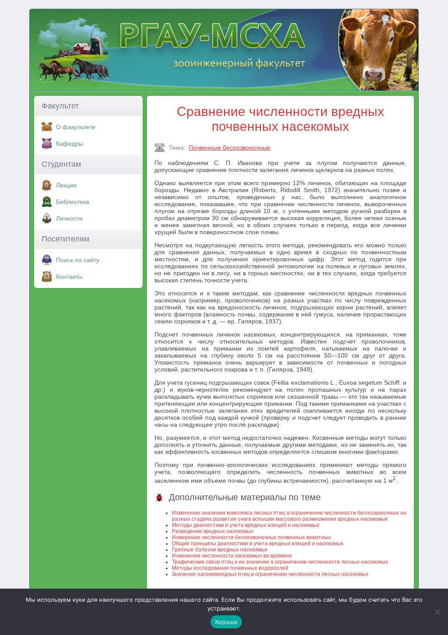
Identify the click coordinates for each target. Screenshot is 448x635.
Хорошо (226, 621)
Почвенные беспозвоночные (229, 147)
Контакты (69, 276)
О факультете (75, 126)
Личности (69, 218)
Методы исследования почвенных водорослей (230, 568)
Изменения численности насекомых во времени (232, 556)
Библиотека (72, 201)
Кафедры (69, 143)
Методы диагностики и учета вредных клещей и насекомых (245, 525)
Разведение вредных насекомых (212, 531)
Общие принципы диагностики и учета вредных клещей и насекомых (257, 543)
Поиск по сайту (77, 259)
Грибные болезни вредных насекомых (219, 550)
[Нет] (437, 611)
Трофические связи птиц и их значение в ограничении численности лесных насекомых (280, 562)
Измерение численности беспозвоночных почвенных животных (251, 537)
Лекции (66, 185)
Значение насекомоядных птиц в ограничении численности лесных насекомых (270, 574)
